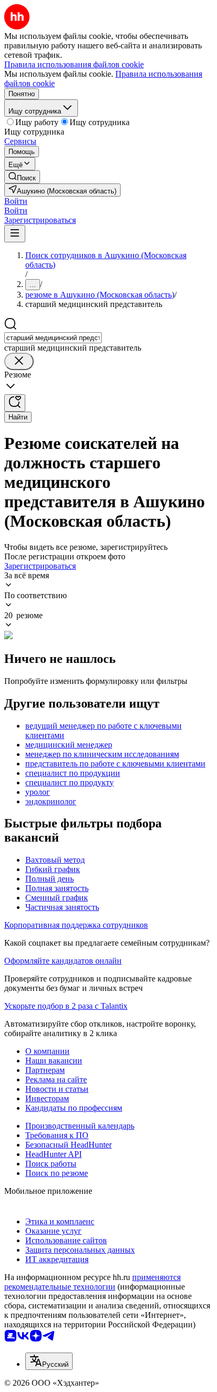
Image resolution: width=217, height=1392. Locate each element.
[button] (15, 201)
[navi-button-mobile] (14, 233)
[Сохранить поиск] (14, 403)
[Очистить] (19, 361)
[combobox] (53, 337)
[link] (22, 176)
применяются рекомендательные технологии (92, 1282)
